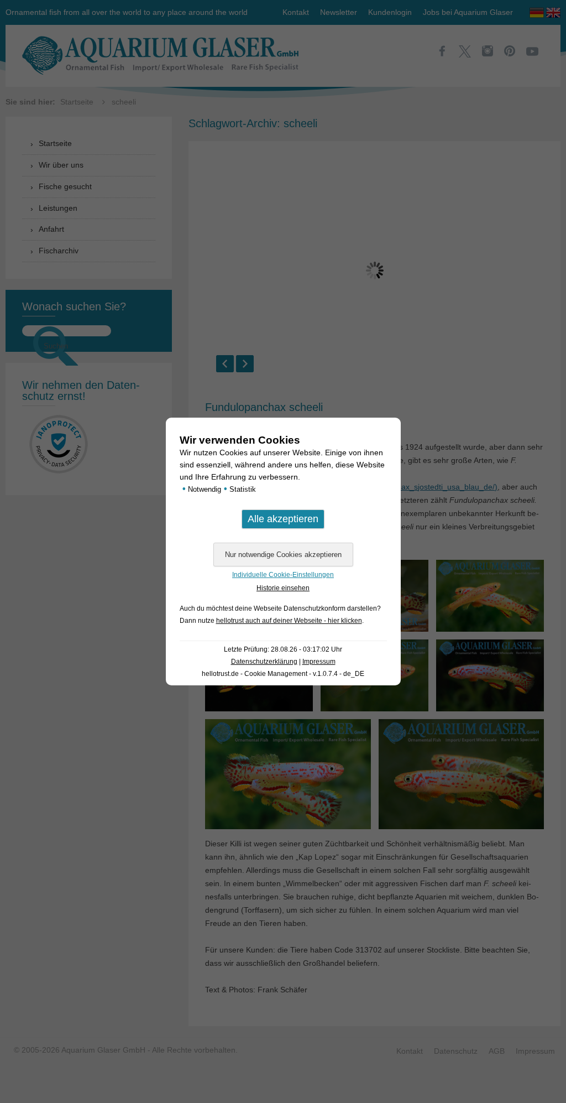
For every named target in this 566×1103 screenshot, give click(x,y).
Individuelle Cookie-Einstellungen (283, 575)
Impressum (319, 661)
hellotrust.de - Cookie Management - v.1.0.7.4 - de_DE (283, 674)
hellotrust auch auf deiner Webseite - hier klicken (289, 621)
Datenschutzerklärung (264, 661)
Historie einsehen (283, 588)
